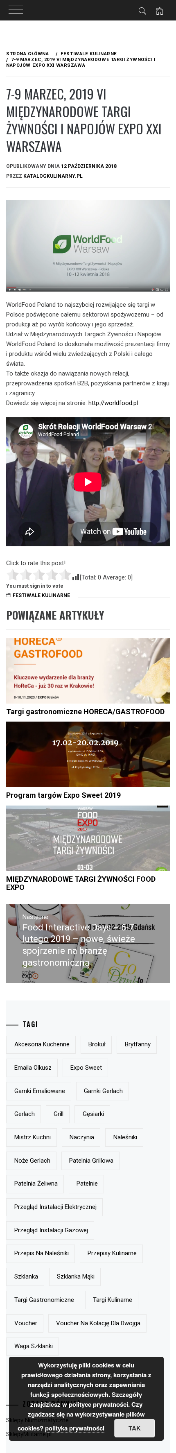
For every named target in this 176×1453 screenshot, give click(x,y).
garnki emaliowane (39, 1091)
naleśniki (125, 1137)
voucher (25, 1323)
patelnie (87, 1183)
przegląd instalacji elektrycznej (55, 1207)
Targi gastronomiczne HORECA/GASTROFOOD (85, 711)
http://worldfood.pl (113, 403)
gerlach (24, 1114)
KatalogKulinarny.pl (53, 176)
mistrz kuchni (32, 1137)
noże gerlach (32, 1160)
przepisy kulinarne (112, 1253)
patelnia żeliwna (36, 1183)
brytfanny (138, 1044)
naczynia (82, 1137)
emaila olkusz (33, 1067)
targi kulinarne (112, 1300)
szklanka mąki (76, 1276)
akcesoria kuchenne (42, 1044)
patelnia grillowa (91, 1160)
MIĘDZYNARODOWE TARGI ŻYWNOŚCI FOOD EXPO (81, 883)
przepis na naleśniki (41, 1253)
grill (58, 1114)
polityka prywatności (74, 1428)
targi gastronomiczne (44, 1300)
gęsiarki (93, 1114)
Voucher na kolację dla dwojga (98, 1323)
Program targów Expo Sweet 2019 (63, 795)
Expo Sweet (86, 1067)
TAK (135, 1428)
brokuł (97, 1044)
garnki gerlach (103, 1091)
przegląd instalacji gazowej (51, 1230)
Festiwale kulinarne (41, 595)
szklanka (26, 1276)
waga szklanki (33, 1346)
